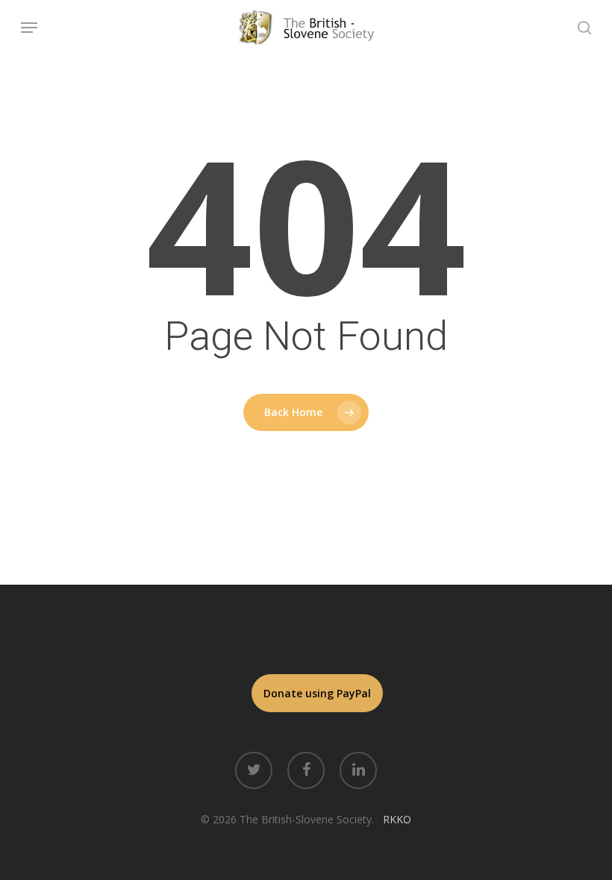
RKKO (397, 819)
